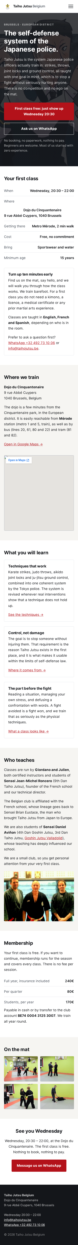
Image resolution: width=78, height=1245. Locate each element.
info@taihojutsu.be (23, 348)
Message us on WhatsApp (39, 1166)
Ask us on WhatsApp (39, 129)
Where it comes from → (27, 670)
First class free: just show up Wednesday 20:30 (39, 111)
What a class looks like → (28, 731)
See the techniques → (25, 615)
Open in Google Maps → (23, 444)
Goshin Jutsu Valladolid (43, 838)
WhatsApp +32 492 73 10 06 (31, 343)
